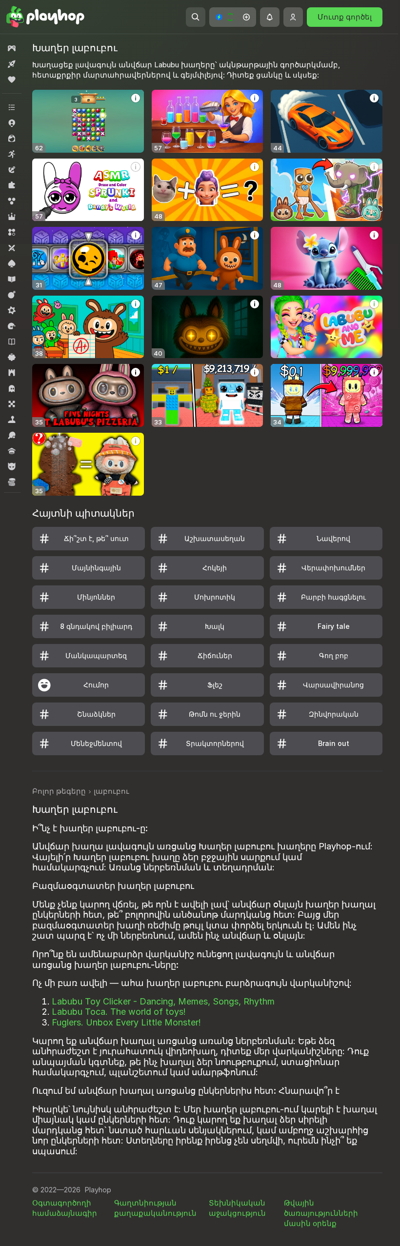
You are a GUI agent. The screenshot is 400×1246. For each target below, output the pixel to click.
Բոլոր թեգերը (59, 791)
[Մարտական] (11, 294)
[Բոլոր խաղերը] (11, 48)
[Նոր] (11, 64)
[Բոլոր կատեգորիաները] (11, 107)
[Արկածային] (11, 170)
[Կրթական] (11, 279)
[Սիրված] (11, 79)
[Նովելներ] (11, 341)
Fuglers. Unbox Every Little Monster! (126, 1022)
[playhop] (45, 17)
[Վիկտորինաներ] (11, 451)
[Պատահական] (11, 357)
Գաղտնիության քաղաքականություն (155, 1208)
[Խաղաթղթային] (11, 263)
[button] (232, 17)
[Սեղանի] (11, 404)
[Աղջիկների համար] (11, 138)
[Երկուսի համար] (11, 248)
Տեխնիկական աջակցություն (237, 1208)
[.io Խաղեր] (11, 123)
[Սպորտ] (11, 435)
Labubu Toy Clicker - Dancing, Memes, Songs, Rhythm (163, 1001)
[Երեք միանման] (11, 232)
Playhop (97, 1189)
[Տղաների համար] (11, 466)
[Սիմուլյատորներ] (11, 419)
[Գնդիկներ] (11, 201)
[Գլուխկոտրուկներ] (11, 185)
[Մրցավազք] (11, 326)
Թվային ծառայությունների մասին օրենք (321, 1213)
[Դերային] (11, 216)
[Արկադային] (11, 154)
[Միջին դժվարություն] (11, 310)
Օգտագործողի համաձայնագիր (64, 1208)
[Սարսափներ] (11, 388)
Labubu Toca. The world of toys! (119, 1011)
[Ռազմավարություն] (11, 373)
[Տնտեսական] (11, 482)
